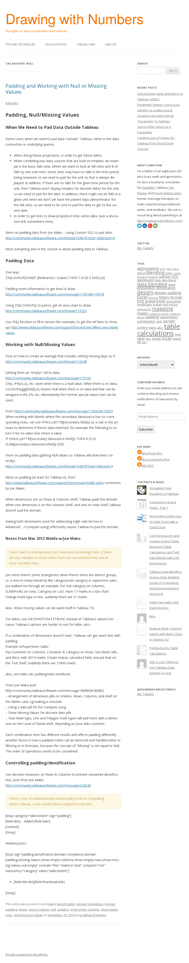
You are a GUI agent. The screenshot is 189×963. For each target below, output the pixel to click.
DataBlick (148, 188)
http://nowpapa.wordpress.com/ (160, 221)
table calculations (158, 330)
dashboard (145, 280)
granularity (173, 301)
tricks (167, 338)
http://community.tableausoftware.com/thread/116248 (46, 361)
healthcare (144, 304)
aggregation (148, 268)
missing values (39, 909)
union (177, 338)
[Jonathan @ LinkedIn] (144, 227)
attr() (163, 268)
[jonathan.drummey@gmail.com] (155, 227)
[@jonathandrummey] (139, 227)
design (145, 292)
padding (63, 909)
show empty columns (85, 909)
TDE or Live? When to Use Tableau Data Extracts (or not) (163, 667)
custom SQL (168, 276)
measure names (159, 313)
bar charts (173, 268)
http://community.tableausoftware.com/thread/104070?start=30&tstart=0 (60, 238)
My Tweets (145, 248)
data (158, 280)
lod (165, 304)
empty (22, 909)
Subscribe (146, 429)
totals (156, 338)
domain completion (90, 904)
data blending (152, 284)
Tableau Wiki (86, 44)
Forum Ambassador (167, 193)
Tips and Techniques (20, 44)
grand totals (155, 301)
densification (66, 904)
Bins (152, 616)
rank (159, 321)
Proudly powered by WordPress (26, 955)
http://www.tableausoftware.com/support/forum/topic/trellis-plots (55, 483)
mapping (162, 308)
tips (148, 339)
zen (144, 342)
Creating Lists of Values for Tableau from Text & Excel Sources (156, 143)
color (168, 273)
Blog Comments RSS (156, 459)
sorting (142, 327)
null (53, 909)
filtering (153, 297)
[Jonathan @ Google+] (150, 227)
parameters (169, 317)
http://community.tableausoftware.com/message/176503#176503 (64, 411)
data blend (169, 280)
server (169, 321)
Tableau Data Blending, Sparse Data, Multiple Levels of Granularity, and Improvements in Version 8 (165, 583)
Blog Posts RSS (152, 453)
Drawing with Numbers (75, 18)
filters (164, 297)
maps (142, 313)
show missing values (28, 915)
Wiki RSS (148, 466)
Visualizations (56, 44)
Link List (111, 44)
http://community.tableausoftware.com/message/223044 (48, 785)
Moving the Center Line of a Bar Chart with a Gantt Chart (165, 521)
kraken (157, 304)
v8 (139, 342)
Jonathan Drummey (92, 915)
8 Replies (12, 103)
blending (155, 273)
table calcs (156, 328)
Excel (142, 297)
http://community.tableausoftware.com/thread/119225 (46, 311)
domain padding (167, 292)
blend (141, 273)
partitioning (146, 321)
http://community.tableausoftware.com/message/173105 (48, 378)
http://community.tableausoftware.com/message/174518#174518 (55, 294)
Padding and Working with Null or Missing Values (56, 88)
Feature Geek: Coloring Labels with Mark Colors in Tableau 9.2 (166, 634)
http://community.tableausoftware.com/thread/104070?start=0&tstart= (58, 466)
